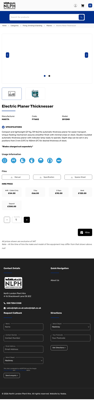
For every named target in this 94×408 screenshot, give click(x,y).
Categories (15, 25)
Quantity (17, 217)
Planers (49, 25)
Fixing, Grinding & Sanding (32, 25)
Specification (49, 177)
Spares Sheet (80, 177)
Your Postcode (58, 335)
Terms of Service (21, 370)
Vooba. (63, 394)
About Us (55, 280)
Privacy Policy (8, 370)
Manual (18, 177)
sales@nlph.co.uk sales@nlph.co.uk (24, 308)
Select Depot (10, 357)
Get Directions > (59, 348)
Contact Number (11, 335)
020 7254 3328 (14, 303)
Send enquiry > (12, 375)
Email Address (10, 346)
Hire (87, 232)
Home (4, 25)
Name (8, 324)
